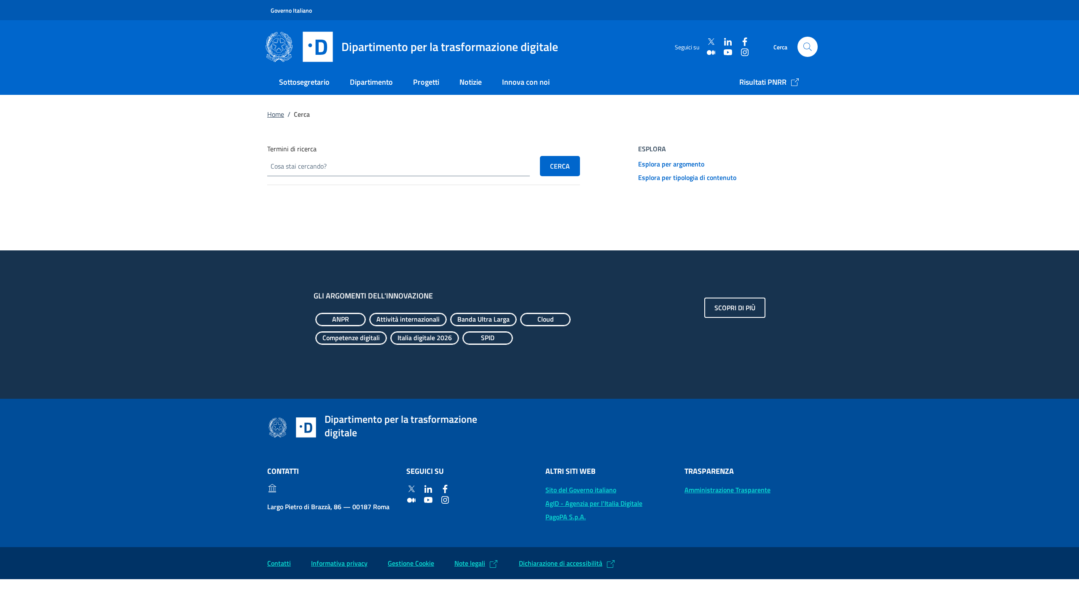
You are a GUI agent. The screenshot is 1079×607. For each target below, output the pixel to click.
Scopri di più (734, 308)
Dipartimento (371, 82)
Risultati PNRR (762, 82)
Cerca (560, 166)
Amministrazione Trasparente (727, 490)
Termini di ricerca (292, 149)
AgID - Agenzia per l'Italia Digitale (593, 503)
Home (275, 114)
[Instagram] (745, 52)
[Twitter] (711, 42)
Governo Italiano (291, 10)
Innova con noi (526, 82)
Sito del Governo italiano (580, 490)
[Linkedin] (728, 42)
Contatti (279, 563)
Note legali (469, 563)
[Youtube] (728, 52)
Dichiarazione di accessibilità (560, 563)
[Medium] (711, 52)
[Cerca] (807, 47)
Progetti (426, 82)
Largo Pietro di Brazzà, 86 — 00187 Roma (328, 507)
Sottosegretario (304, 82)
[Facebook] (745, 42)
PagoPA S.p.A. (565, 517)
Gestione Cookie (411, 563)
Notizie (470, 82)
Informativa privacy (339, 563)
